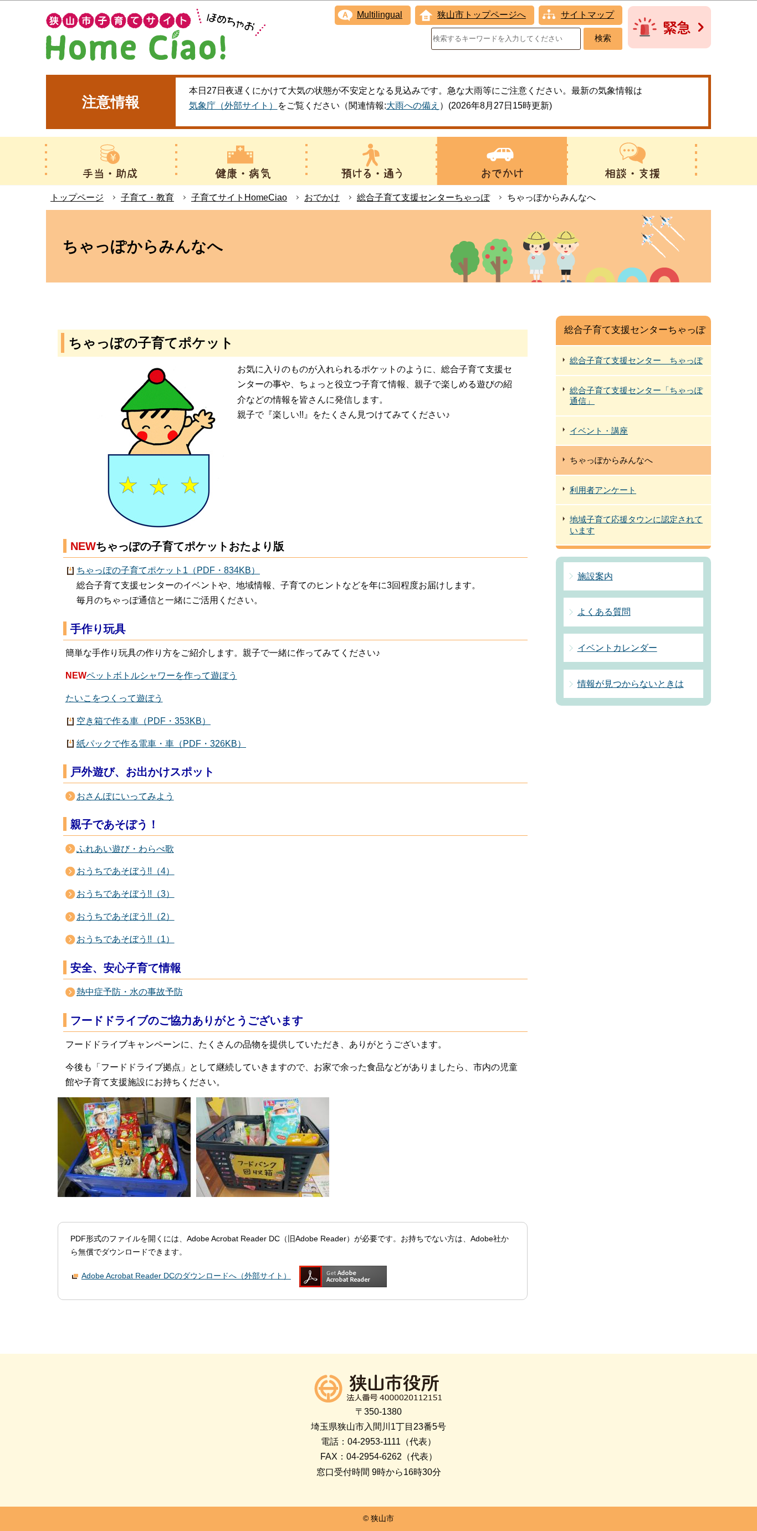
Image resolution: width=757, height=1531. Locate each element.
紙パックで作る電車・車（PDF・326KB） (161, 743)
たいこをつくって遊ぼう (114, 698)
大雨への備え (412, 105)
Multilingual (379, 14)
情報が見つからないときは (630, 684)
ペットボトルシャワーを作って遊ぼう (161, 675)
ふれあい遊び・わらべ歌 (125, 849)
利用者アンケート (603, 490)
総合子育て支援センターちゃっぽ (423, 197)
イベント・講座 (599, 430)
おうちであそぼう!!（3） (125, 893)
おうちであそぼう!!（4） (125, 871)
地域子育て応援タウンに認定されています (636, 525)
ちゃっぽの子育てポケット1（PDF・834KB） (168, 570)
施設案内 (595, 576)
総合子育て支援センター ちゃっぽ (636, 360)
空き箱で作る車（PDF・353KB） (143, 721)
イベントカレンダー (617, 648)
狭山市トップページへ (481, 14)
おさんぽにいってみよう (125, 796)
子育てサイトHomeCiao (239, 197)
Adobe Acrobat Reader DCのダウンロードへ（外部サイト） (186, 1275)
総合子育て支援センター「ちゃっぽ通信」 (636, 396)
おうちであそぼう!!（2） (125, 916)
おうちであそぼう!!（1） (125, 939)
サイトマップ (587, 14)
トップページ (77, 197)
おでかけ (322, 197)
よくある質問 (604, 611)
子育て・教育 (147, 197)
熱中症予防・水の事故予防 (129, 991)
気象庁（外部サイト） (233, 105)
